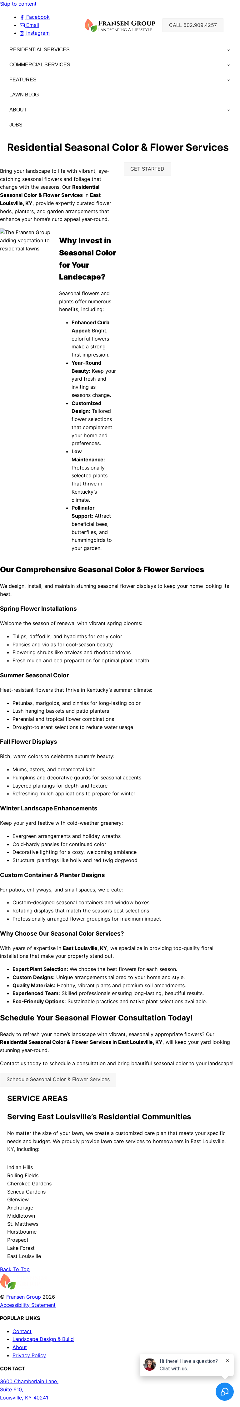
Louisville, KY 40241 (24, 1397)
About (19, 1347)
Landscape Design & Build (43, 1339)
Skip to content (18, 4)
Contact (22, 1331)
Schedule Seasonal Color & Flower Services (58, 1079)
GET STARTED (147, 169)
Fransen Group (23, 1297)
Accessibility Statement (28, 1305)
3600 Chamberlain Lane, (29, 1381)
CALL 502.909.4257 (193, 25)
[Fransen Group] (23, 1289)
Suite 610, (12, 1389)
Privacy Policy (29, 1355)
